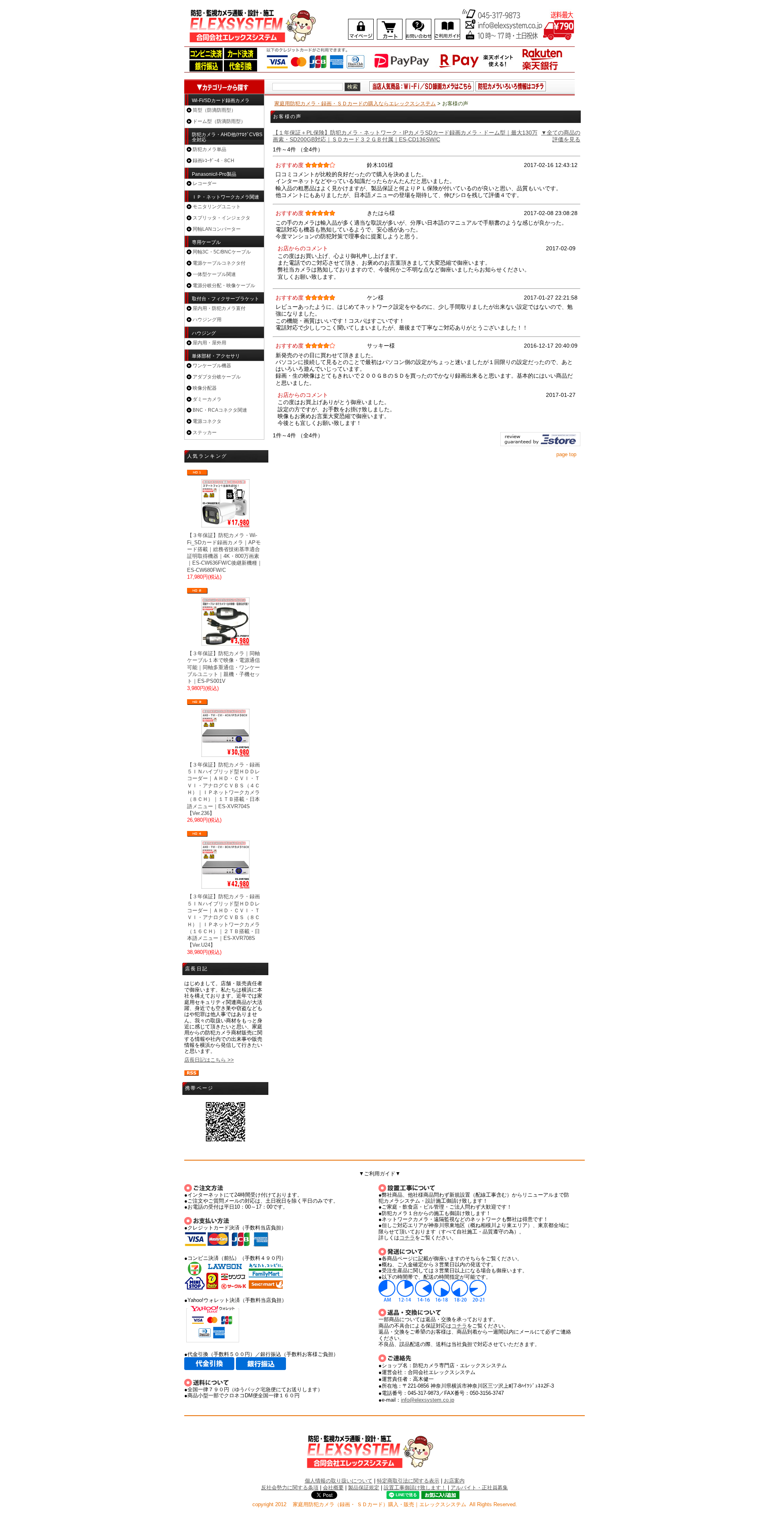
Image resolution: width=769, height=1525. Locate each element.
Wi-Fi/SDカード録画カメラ (221, 100)
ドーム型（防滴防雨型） (219, 121)
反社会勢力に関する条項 (289, 1488)
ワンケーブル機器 (212, 365)
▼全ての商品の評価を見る (560, 136)
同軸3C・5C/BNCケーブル (222, 251)
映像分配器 (205, 388)
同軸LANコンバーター (217, 229)
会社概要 (333, 1488)
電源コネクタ (207, 421)
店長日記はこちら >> (209, 1060)
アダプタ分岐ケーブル (217, 376)
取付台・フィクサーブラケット (225, 298)
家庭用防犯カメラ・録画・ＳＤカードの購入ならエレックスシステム (355, 104)
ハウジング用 (207, 319)
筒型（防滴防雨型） (214, 110)
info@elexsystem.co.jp (427, 1400)
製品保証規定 (363, 1488)
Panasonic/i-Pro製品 (214, 174)
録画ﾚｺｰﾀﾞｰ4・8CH (213, 160)
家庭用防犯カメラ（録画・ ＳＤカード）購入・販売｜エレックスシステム (379, 1504)
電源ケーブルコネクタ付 (219, 263)
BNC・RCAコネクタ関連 (220, 410)
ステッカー (205, 432)
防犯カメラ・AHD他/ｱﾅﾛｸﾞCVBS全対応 (227, 137)
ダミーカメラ (207, 399)
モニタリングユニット (217, 206)
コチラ (407, 1238)
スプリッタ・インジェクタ (221, 217)
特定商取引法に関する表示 (408, 1481)
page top (566, 454)
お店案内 (454, 1481)
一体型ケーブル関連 (214, 274)
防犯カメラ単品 (209, 149)
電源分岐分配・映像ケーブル (224, 285)
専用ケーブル (206, 242)
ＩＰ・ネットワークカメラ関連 (225, 197)
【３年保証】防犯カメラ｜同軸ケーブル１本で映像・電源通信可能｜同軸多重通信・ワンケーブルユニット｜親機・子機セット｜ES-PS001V (223, 667)
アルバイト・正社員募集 (479, 1488)
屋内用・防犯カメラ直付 (219, 308)
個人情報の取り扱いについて (338, 1481)
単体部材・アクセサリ (216, 356)
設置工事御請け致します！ (415, 1488)
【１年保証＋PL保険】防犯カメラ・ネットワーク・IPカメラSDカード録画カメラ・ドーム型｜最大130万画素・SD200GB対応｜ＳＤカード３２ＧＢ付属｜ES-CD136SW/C (405, 136)
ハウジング (204, 333)
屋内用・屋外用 (209, 342)
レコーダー (205, 183)
